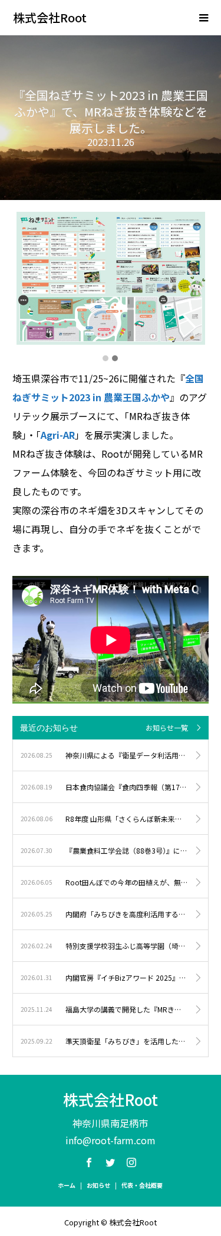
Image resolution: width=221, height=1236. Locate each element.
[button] (105, 358)
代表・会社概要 (142, 1185)
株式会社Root (50, 17)
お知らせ (98, 1185)
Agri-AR (58, 435)
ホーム (66, 1185)
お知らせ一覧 (167, 727)
